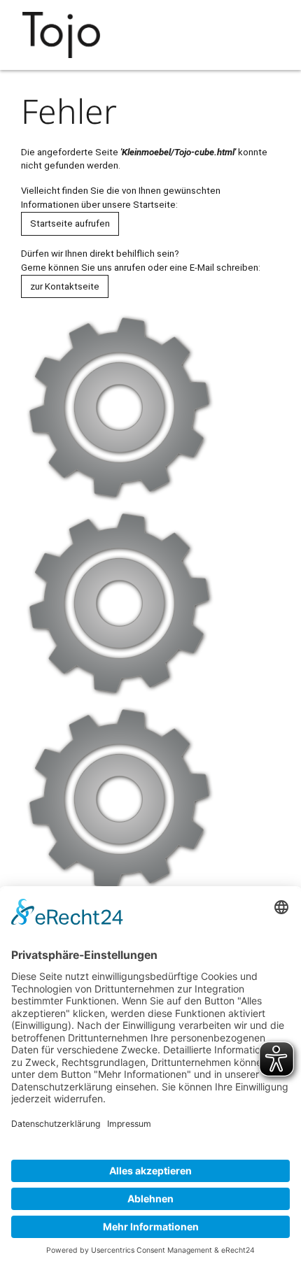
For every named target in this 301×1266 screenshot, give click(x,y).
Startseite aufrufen (70, 223)
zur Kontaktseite (64, 286)
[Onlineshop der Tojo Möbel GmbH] (65, 34)
